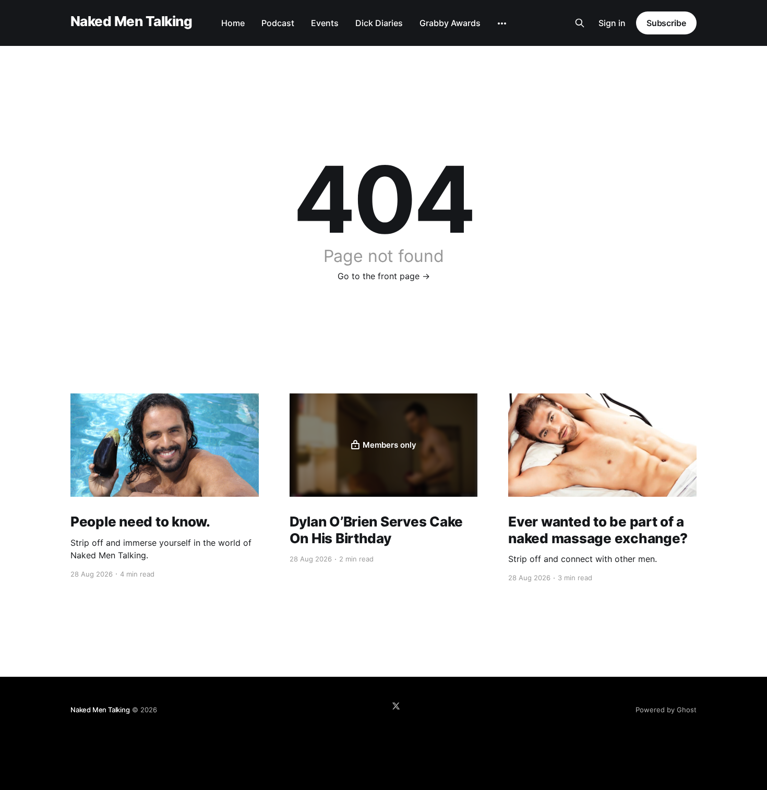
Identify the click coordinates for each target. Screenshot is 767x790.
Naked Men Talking (131, 21)
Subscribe (666, 23)
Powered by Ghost (666, 709)
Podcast (277, 23)
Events (325, 23)
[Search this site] (579, 23)
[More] (502, 23)
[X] (396, 706)
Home (233, 23)
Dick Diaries (379, 23)
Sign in (612, 23)
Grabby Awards (450, 23)
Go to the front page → (384, 276)
